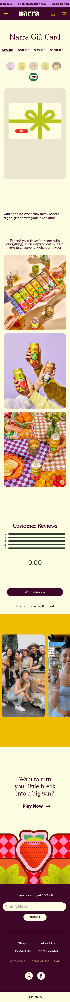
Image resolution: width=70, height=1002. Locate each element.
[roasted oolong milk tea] (22, 66)
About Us (48, 943)
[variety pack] (56, 66)
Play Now (33, 806)
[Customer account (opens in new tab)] (52, 13)
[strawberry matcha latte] (45, 66)
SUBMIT (35, 917)
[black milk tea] (33, 66)
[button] (35, 534)
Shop (22, 943)
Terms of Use (40, 961)
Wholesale (17, 961)
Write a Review (35, 592)
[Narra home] (29, 13)
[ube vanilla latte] (10, 66)
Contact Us (22, 951)
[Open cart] (63, 13)
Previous (21, 606)
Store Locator (47, 951)
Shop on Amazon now (31, 3)
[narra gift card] (33, 77)
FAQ (57, 961)
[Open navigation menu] (6, 13)
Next (51, 606)
